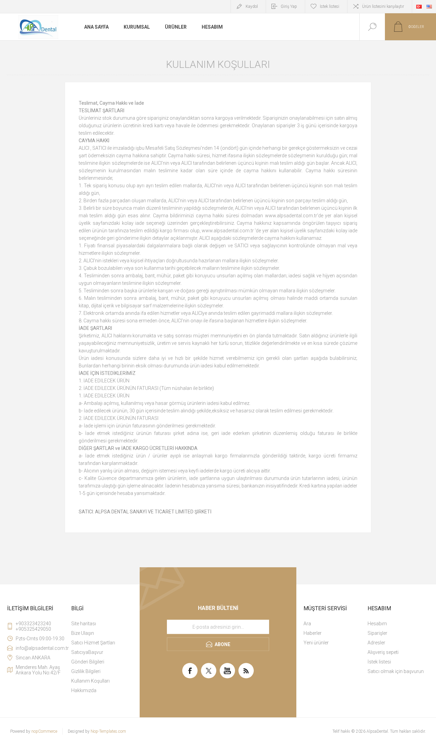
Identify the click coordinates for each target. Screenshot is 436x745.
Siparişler (377, 633)
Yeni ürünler (316, 642)
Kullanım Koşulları (90, 681)
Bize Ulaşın (82, 633)
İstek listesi (379, 661)
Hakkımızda (83, 690)
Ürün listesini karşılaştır (383, 6)
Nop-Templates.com (108, 731)
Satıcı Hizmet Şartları (93, 642)
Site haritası (83, 623)
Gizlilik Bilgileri (85, 671)
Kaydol (252, 6)
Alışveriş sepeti (383, 652)
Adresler (376, 642)
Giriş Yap (289, 6)
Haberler (312, 633)
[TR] (419, 6)
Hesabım (377, 623)
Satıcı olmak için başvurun (396, 671)
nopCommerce (44, 731)
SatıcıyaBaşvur (87, 652)
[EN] (429, 6)
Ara (307, 623)
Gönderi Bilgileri (87, 661)
